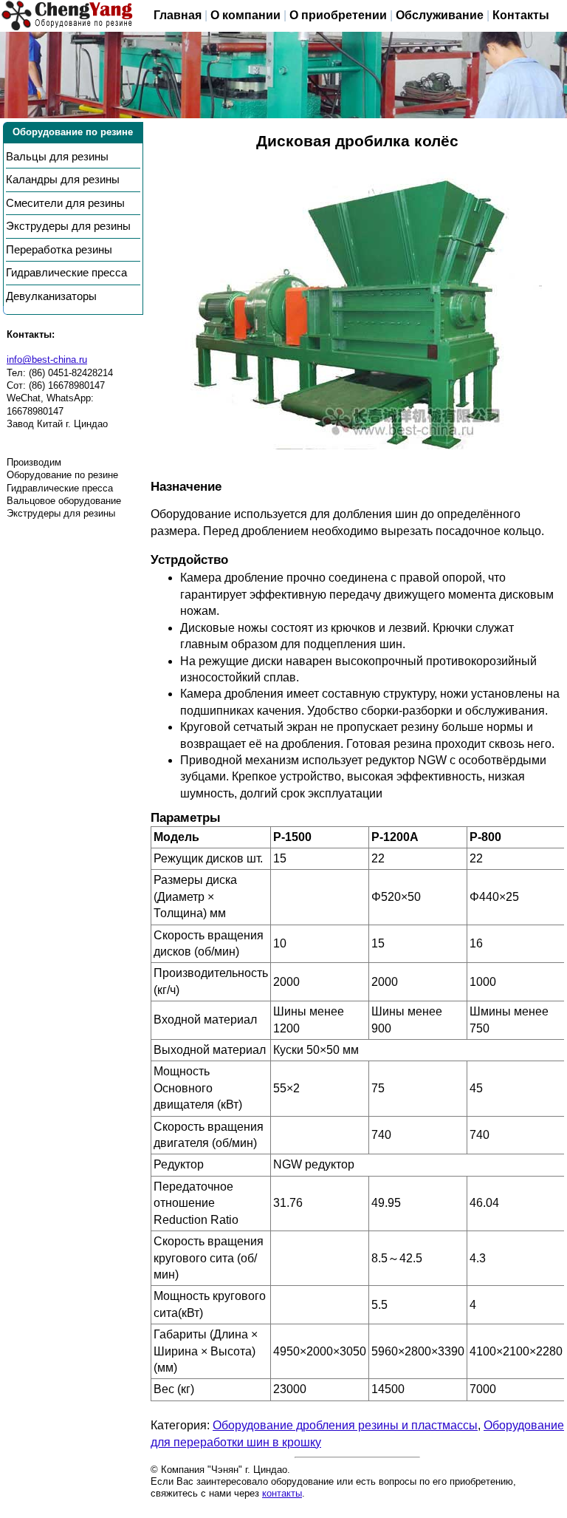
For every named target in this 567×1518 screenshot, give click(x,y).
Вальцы (57, 157)
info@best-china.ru (47, 359)
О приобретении (338, 15)
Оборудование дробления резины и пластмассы (345, 1425)
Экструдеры (68, 226)
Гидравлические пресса (66, 273)
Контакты (520, 15)
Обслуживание (440, 15)
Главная (178, 15)
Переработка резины (59, 250)
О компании (245, 15)
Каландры (63, 180)
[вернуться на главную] (67, 16)
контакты (282, 1493)
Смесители (65, 203)
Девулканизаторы (51, 296)
